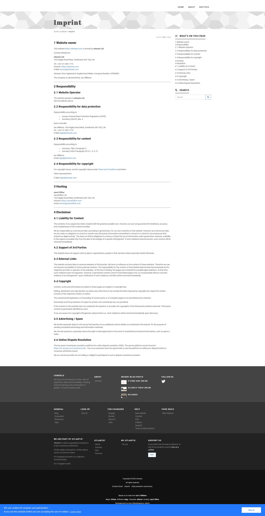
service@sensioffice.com (69, 203)
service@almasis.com (69, 69)
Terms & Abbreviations (144, 428)
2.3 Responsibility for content (187, 54)
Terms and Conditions (107, 169)
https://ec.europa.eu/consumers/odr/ (70, 348)
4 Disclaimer (180, 63)
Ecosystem (59, 416)
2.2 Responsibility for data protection (191, 51)
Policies (138, 422)
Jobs (110, 422)
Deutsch (204, 7)
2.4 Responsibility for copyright (188, 57)
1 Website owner (182, 42)
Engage (111, 413)
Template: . (136, 499)
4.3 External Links (182, 73)
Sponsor (112, 419)
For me (125, 444)
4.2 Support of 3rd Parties (186, 69)
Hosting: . (151, 499)
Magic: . (111, 499)
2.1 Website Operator (184, 47)
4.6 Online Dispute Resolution (187, 83)
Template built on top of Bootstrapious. (129, 503)
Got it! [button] (251, 510)
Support (138, 425)
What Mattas (167, 413)
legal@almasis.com (68, 133)
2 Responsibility (182, 45)
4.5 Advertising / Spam (185, 80)
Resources (59, 419)
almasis (98, 381)
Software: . (123, 499)
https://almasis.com (73, 49)
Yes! (152, 455)
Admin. (147, 503)
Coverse (98, 447)
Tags (57, 422)
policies (63, 31)
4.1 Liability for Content (185, 66)
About (191, 7)
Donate (111, 416)
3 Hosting (179, 61)
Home (181, 7)
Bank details (140, 413)
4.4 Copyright (181, 76)
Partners (98, 453)
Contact (138, 416)
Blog (56, 413)
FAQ (137, 419)
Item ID (84, 413)
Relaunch (133, 395)
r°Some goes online (138, 381)
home (56, 31)
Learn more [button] (75, 511)
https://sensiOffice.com (71, 201)
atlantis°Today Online (139, 388)
